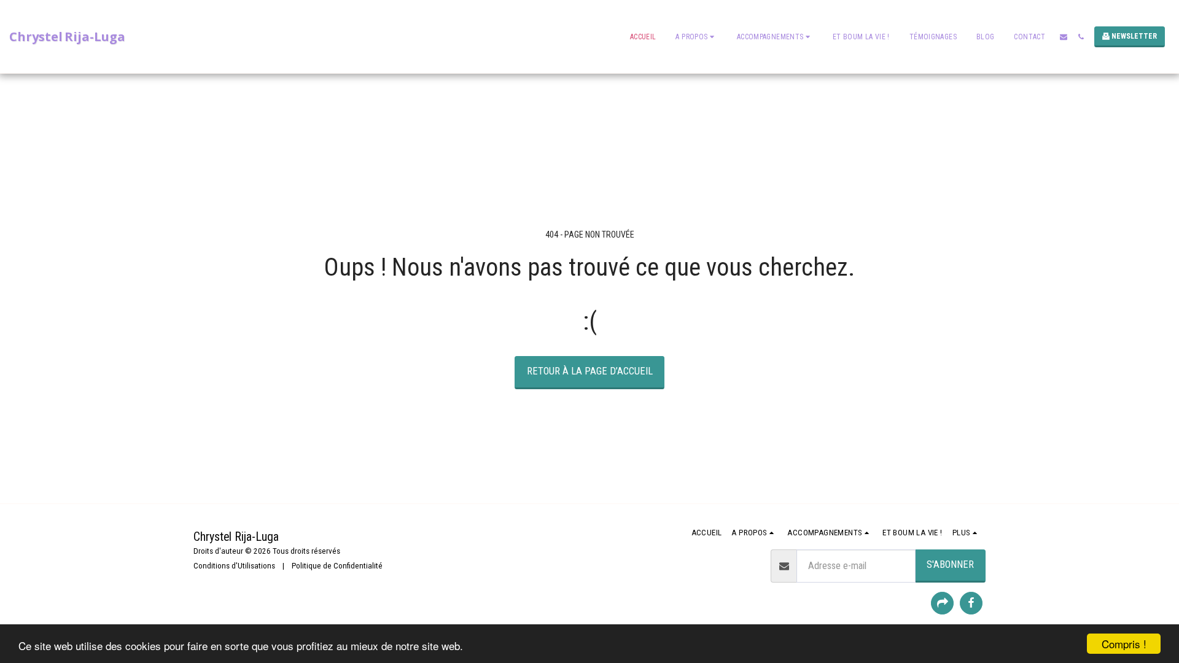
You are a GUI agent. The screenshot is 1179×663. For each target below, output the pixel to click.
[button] (696, 36)
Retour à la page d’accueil (590, 371)
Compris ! (1124, 643)
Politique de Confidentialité (337, 565)
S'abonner (950, 564)
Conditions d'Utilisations (234, 565)
